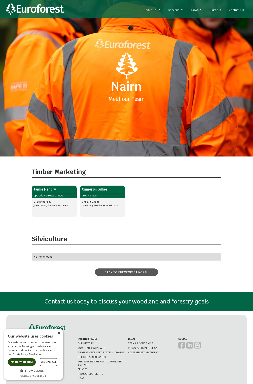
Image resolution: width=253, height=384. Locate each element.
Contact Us (236, 10)
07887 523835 (91, 201)
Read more (35, 354)
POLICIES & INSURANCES (92, 357)
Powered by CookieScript (33, 375)
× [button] (58, 333)
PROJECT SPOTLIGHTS (90, 373)
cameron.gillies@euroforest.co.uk (100, 205)
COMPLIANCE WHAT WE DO (92, 348)
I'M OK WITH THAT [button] (21, 362)
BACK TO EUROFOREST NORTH (126, 272)
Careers (216, 10)
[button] (152, 10)
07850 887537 (42, 201)
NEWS (81, 378)
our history (85, 343)
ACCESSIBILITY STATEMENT (143, 352)
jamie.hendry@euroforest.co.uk (51, 205)
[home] (34, 9)
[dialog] (33, 354)
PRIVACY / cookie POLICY (142, 348)
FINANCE (82, 369)
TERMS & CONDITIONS (140, 343)
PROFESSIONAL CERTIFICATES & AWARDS (101, 352)
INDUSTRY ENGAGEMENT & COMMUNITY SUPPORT (100, 363)
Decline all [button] (49, 362)
